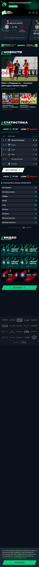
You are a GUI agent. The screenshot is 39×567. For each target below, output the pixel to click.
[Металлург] (9, 306)
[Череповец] (35, 301)
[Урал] (15, 295)
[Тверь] (19, 312)
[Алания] (32, 295)
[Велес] (21, 295)
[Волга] (27, 295)
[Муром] (15, 306)
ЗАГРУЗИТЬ (13, 6)
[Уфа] (9, 295)
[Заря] (36, 312)
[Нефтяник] (27, 306)
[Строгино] (7, 312)
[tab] (10, 129)
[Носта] (32, 306)
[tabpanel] (19, 203)
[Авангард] (12, 301)
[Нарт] (21, 306)
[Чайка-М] (24, 301)
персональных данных (10, 558)
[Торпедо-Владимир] (13, 312)
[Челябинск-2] (29, 301)
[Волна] (30, 312)
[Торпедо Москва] (3, 295)
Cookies (23, 558)
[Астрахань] (6, 301)
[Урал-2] (24, 312)
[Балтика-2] (18, 301)
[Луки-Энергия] (3, 306)
